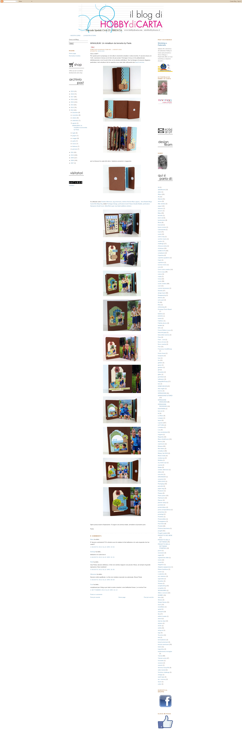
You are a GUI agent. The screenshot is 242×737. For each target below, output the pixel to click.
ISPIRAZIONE (162, 393)
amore (160, 201)
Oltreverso (93, 574)
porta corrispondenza (164, 509)
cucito (159, 281)
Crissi (159, 279)
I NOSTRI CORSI (75, 35)
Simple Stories (162, 602)
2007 (72, 163)
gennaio (75, 149)
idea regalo (161, 388)
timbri (159, 647)
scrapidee (161, 588)
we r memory (162, 679)
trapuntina (161, 649)
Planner (160, 500)
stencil (160, 618)
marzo (74, 143)
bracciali (160, 225)
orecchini (160, 474)
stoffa (159, 628)
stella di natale (162, 616)
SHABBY (160, 595)
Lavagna (160, 418)
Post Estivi (161, 523)
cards (159, 234)
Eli (158, 302)
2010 (72, 155)
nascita (160, 465)
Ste (159, 614)
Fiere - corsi (161, 339)
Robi (91, 562)
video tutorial (162, 670)
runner (160, 571)
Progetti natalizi (162, 533)
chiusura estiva (162, 246)
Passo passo (162, 495)
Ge (159, 360)
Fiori (159, 346)
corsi (159, 267)
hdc (159, 384)
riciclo (159, 560)
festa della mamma (163, 335)
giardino (160, 367)
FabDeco (160, 321)
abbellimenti (161, 189)
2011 (72, 152)
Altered (160, 199)
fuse (159, 358)
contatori (71, 185)
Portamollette (162, 519)
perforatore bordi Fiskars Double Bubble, (130, 204)
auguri (160, 206)
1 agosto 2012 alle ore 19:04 (102, 547)
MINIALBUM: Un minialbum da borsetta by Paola (79, 127)
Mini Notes (161, 448)
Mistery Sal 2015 (163, 453)
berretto (160, 215)
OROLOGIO (161, 481)
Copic (159, 260)
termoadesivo (162, 639)
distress (160, 297)
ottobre (74, 118)
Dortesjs (92, 551)
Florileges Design (112, 204)
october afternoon (163, 469)
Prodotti (160, 526)
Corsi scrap (161, 272)
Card (159, 232)
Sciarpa (160, 583)
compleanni (161, 253)
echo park (161, 300)
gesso (159, 365)
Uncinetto (161, 660)
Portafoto (160, 516)
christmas (161, 248)
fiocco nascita (162, 344)
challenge (161, 243)
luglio (74, 133)
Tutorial (160, 656)
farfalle (160, 325)
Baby (159, 213)
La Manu (160, 415)
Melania (160, 446)
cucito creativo (162, 283)
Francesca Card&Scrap (165, 349)
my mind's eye (162, 462)
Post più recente (95, 597)
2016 (72, 99)
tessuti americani (163, 642)
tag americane (117, 201)
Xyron (159, 681)
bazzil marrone (139, 62)
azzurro (160, 210)
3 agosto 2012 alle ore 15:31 (102, 557)
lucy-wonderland (163, 432)
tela (159, 637)
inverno (160, 391)
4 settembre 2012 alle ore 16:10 (104, 590)
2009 (72, 158)
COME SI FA (161, 250)
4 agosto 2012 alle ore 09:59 (102, 579)
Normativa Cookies (74, 56)
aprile (74, 141)
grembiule (161, 377)
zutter (159, 684)
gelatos (160, 362)
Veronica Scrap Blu (163, 667)
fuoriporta (161, 355)
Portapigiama (162, 521)
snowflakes (161, 607)
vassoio (160, 665)
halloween (161, 379)
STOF (159, 625)
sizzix (159, 604)
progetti (160, 531)
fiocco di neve (162, 342)
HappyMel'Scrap (163, 381)
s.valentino (161, 574)
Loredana (161, 427)
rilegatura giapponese (164, 567)
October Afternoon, (106, 201)
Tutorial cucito (162, 658)
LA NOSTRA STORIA (89, 35)
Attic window (161, 203)
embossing (161, 307)
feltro (159, 328)
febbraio (75, 146)
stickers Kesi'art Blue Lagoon (131, 201)
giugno (74, 135)
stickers (160, 623)
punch (160, 550)
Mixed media (162, 455)
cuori (159, 286)
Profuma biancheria (164, 528)
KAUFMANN (161, 408)
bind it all (160, 218)
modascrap (161, 458)
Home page (72, 53)
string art (160, 630)
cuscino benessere (163, 288)
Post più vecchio (149, 597)
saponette (161, 578)
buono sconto (162, 227)
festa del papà (162, 332)
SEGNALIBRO (162, 590)
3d (158, 187)
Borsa (159, 222)
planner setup (162, 502)
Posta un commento (96, 594)
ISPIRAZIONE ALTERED (165, 395)
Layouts (160, 422)
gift (159, 369)
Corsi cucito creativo (164, 269)
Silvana (160, 600)
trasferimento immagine (165, 651)
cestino (160, 241)
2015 (72, 102)
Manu (92, 539)
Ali (158, 196)
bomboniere (161, 220)
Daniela (160, 290)
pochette (160, 505)
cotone (160, 274)
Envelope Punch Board (165, 309)
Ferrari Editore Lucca (164, 330)
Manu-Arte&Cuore (163, 439)
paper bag (161, 488)
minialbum (161, 451)
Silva (159, 597)
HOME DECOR (162, 386)
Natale (160, 467)
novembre (75, 115)
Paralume (161, 491)
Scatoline (160, 581)
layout (159, 420)
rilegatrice (161, 564)
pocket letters (162, 507)
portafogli (160, 514)
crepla (160, 276)
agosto (74, 123)
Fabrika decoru (162, 323)
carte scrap (161, 236)
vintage (160, 674)
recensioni (161, 553)
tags (159, 632)
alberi (159, 192)
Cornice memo (162, 264)
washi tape (161, 677)
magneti (160, 434)
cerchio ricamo (162, 239)
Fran (91, 584)
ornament (161, 479)
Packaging (161, 484)
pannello (160, 486)
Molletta (160, 460)
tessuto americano (163, 644)
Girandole (161, 372)
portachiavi (161, 512)
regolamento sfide (163, 557)
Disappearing (162, 295)
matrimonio (161, 444)
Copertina (161, 255)
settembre (75, 120)
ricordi (160, 562)
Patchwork (161, 498)
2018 (72, 94)
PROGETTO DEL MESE (165, 535)
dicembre (75, 112)
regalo (160, 555)
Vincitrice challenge (163, 672)
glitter (159, 374)
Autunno (160, 208)
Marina (160, 441)
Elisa (159, 304)
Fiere (159, 337)
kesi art (160, 411)
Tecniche (160, 635)
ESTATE (160, 316)
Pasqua (160, 493)
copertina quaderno (164, 257)
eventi (159, 318)
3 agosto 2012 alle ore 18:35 (102, 569)
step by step (161, 621)
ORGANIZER (162, 477)
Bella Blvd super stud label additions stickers (118, 206)
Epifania (160, 313)
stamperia (161, 611)
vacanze (160, 663)
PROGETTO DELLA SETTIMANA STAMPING (164, 546)
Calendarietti (161, 229)
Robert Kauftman (163, 569)
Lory (159, 430)
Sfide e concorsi (162, 593)
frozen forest (161, 353)
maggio (74, 138)
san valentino (162, 576)
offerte (160, 472)
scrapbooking (162, 585)
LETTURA (161, 425)
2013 (72, 107)
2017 (72, 96)
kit (158, 413)
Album (160, 194)
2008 (72, 160)
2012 (72, 110)
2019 (72, 91)
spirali (159, 609)
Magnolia (160, 437)
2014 (72, 105)
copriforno (161, 262)
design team (161, 293)
